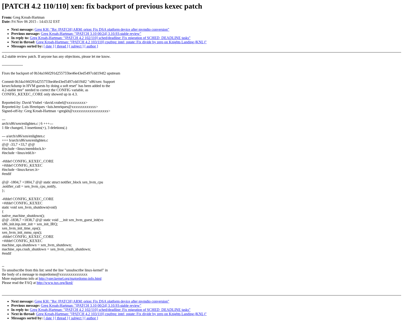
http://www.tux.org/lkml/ (55, 283)
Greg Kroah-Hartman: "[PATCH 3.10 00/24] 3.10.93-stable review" (91, 34)
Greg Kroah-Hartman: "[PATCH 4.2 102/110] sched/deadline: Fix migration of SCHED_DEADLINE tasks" (110, 38)
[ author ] (91, 46)
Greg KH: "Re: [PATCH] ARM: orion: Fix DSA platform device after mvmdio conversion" (102, 29)
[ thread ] (61, 46)
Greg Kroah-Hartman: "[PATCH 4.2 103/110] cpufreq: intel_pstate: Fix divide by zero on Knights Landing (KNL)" (121, 42)
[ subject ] (76, 46)
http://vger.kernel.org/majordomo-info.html (70, 278)
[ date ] (49, 46)
